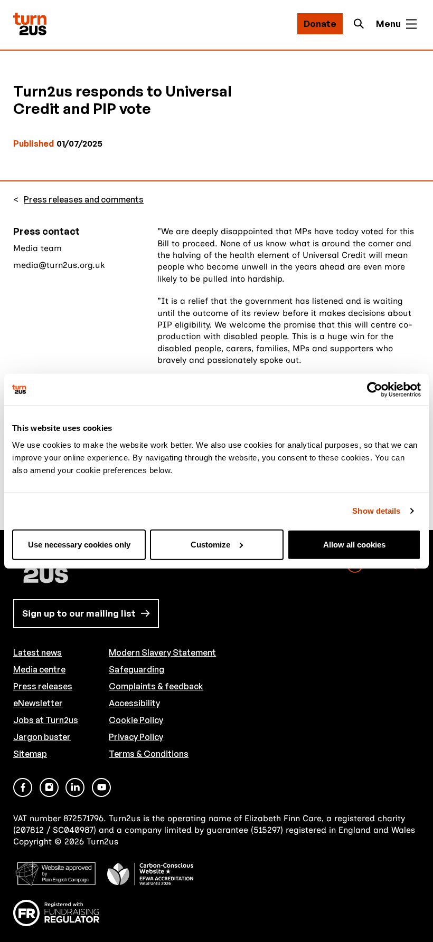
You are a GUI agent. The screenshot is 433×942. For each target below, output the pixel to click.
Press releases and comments (84, 200)
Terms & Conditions (149, 753)
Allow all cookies (354, 544)
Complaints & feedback (156, 686)
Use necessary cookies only (79, 544)
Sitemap (30, 753)
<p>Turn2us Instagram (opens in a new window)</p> (49, 787)
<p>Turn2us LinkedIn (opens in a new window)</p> (74, 787)
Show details (376, 510)
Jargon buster (42, 737)
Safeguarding (136, 669)
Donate (320, 23)
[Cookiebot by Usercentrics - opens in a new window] (374, 390)
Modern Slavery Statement (162, 652)
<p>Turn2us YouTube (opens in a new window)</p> (101, 787)
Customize (210, 544)
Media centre (39, 669)
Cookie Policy (136, 720)
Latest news (37, 652)
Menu (388, 23)
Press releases (42, 686)
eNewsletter (38, 703)
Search (362, 24)
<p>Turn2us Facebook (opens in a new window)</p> (22, 787)
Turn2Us (29, 24)
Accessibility (134, 703)
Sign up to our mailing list (79, 613)
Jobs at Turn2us (45, 720)
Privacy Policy (136, 737)
